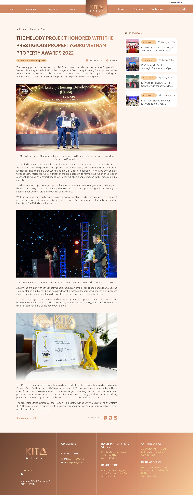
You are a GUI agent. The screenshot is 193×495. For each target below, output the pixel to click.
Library (122, 9)
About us (31, 9)
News (72, 9)
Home (11, 9)
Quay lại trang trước (28, 418)
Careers (138, 9)
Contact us (157, 9)
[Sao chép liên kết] (115, 418)
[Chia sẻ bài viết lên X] (110, 418)
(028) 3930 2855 (76, 458)
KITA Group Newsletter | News (31, 60)
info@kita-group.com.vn (79, 462)
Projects (52, 9)
